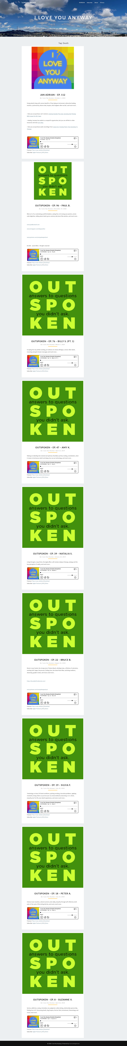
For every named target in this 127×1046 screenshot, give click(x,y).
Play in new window (37, 150)
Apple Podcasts (37, 152)
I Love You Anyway (48, 98)
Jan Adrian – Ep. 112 (52, 94)
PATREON (82, 2)
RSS (43, 152)
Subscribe (89, 2)
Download (46, 150)
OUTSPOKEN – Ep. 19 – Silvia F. (53, 785)
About (96, 2)
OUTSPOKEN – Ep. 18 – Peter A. (52, 893)
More (46, 152)
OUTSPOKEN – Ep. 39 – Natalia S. (52, 553)
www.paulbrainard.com (33, 224)
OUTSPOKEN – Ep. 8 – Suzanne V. (52, 999)
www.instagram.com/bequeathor (36, 229)
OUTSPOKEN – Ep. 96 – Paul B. (52, 205)
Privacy (102, 2)
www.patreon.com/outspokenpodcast (37, 237)
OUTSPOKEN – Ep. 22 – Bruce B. (52, 659)
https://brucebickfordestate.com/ (36, 681)
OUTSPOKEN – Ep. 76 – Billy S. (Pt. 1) (52, 341)
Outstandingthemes (74, 1043)
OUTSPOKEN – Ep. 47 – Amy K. (52, 447)
